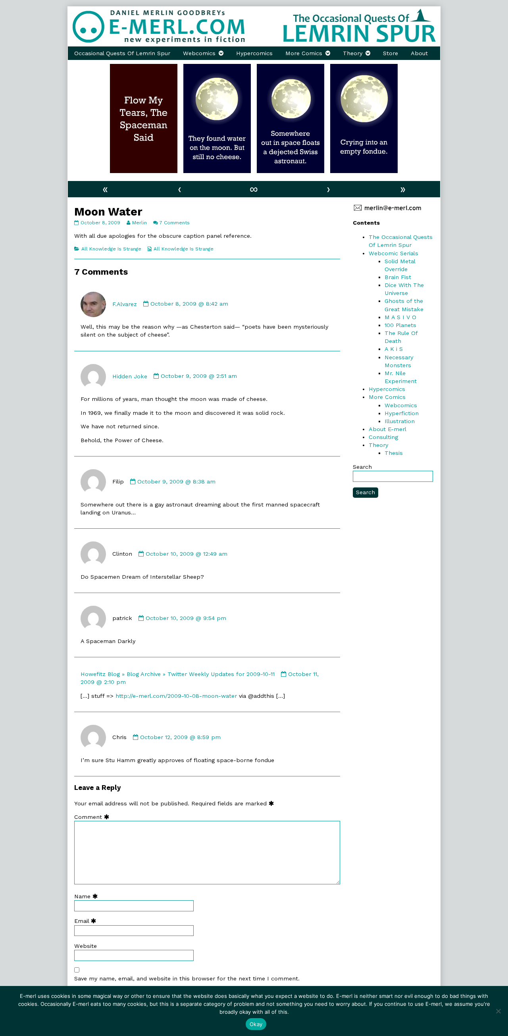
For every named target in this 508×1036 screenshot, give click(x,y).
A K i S (394, 349)
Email (87, 921)
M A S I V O (400, 317)
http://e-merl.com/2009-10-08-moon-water (176, 696)
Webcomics (199, 53)
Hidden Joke (129, 376)
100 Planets (400, 325)
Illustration (400, 421)
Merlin (139, 222)
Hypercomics (254, 53)
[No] (498, 1011)
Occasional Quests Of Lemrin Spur (122, 53)
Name (87, 896)
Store (390, 53)
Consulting (383, 437)
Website (85, 946)
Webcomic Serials (393, 253)
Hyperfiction (402, 413)
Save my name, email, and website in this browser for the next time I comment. (187, 978)
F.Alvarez (124, 303)
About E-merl (387, 429)
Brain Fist (398, 277)
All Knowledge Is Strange (111, 249)
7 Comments (175, 222)
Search (362, 467)
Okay (256, 1024)
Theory (352, 53)
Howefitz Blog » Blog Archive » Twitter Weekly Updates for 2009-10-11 (178, 674)
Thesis (394, 453)
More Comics (303, 53)
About (419, 53)
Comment (93, 817)
